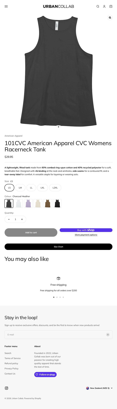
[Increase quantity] (22, 219)
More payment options (86, 234)
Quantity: (9, 212)
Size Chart (58, 247)
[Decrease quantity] (9, 219)
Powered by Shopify (32, 398)
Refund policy (11, 363)
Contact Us (10, 373)
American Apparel (13, 135)
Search (8, 353)
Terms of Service (13, 358)
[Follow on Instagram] (6, 388)
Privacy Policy (11, 368)
